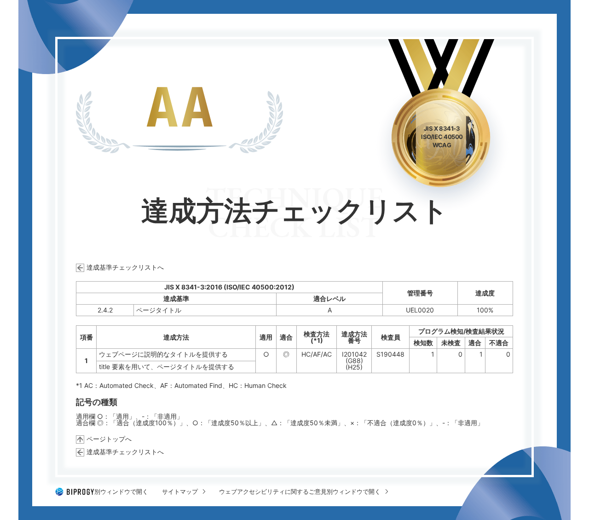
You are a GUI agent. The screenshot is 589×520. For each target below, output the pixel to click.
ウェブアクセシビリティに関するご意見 (300, 491)
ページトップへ (109, 439)
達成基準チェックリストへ (125, 267)
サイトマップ (180, 491)
